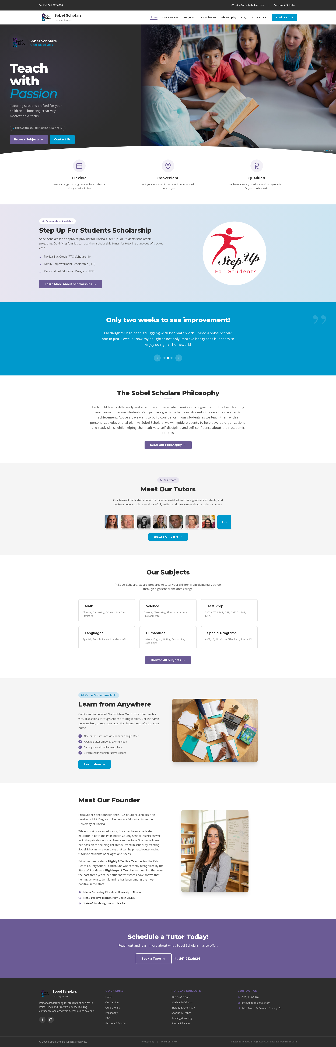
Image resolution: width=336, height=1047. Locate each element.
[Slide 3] (329, 150)
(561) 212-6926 (250, 991)
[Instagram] (51, 1014)
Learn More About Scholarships (68, 284)
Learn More (92, 758)
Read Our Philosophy (166, 439)
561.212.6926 (189, 953)
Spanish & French (181, 1007)
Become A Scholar (284, 5)
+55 (224, 516)
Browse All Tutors (166, 531)
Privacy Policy (147, 1036)
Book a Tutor (284, 17)
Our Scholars (208, 17)
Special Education (181, 1017)
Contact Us (259, 17)
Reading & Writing (182, 1012)
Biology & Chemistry (183, 1002)
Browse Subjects (26, 139)
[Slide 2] (327, 150)
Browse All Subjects (166, 654)
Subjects (189, 17)
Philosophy (228, 17)
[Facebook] (42, 1014)
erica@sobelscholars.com (255, 997)
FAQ (243, 17)
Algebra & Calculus (182, 996)
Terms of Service (169, 1036)
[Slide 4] (331, 150)
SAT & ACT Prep (181, 991)
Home (154, 17)
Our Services (170, 17)
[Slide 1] (324, 150)
